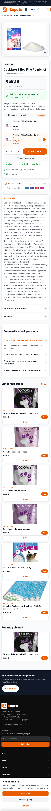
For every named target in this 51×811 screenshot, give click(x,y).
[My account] (43, 9)
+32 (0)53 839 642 (9, 720)
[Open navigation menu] (26, 9)
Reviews (8, 316)
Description (9, 198)
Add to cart (36, 151)
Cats (8, 16)
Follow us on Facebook (11, 725)
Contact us (10, 688)
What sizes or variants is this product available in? (21, 362)
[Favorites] (48, 9)
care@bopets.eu (24, 720)
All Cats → (45, 384)
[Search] (38, 9)
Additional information (15, 308)
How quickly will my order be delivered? (22, 370)
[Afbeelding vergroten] (45, 51)
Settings (25, 806)
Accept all (25, 794)
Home (3, 16)
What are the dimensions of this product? (23, 340)
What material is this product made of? (22, 354)
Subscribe (25, 744)
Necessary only (25, 800)
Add (26, 422)
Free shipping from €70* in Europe (15, 2)
